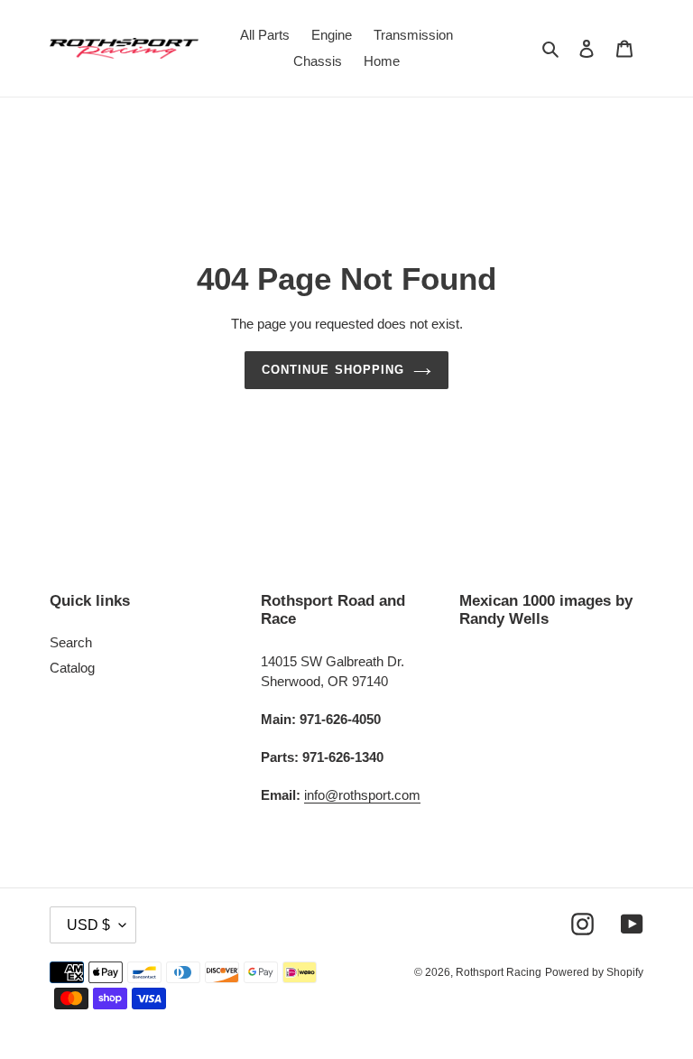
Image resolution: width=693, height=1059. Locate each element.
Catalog (72, 667)
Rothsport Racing (498, 972)
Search (71, 642)
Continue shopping (333, 369)
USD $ (88, 925)
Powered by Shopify (594, 972)
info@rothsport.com (362, 795)
